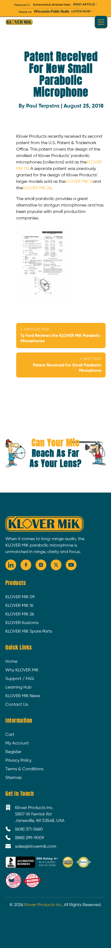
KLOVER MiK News (22, 696)
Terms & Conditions (24, 769)
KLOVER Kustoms (22, 623)
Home (11, 662)
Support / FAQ (19, 679)
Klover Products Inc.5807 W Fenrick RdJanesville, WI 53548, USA (39, 814)
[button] (100, 22)
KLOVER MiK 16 (79, 182)
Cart (9, 735)
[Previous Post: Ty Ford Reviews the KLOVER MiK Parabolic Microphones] (61, 335)
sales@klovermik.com (35, 846)
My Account (17, 743)
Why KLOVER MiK (22, 670)
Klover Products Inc (43, 905)
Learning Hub (18, 687)
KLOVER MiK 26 (37, 188)
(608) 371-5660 (29, 829)
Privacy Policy (18, 760)
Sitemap (13, 778)
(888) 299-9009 (29, 838)
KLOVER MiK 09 (19, 597)
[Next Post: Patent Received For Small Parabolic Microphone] (61, 365)
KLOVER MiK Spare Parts (28, 631)
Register (13, 752)
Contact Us (16, 705)
